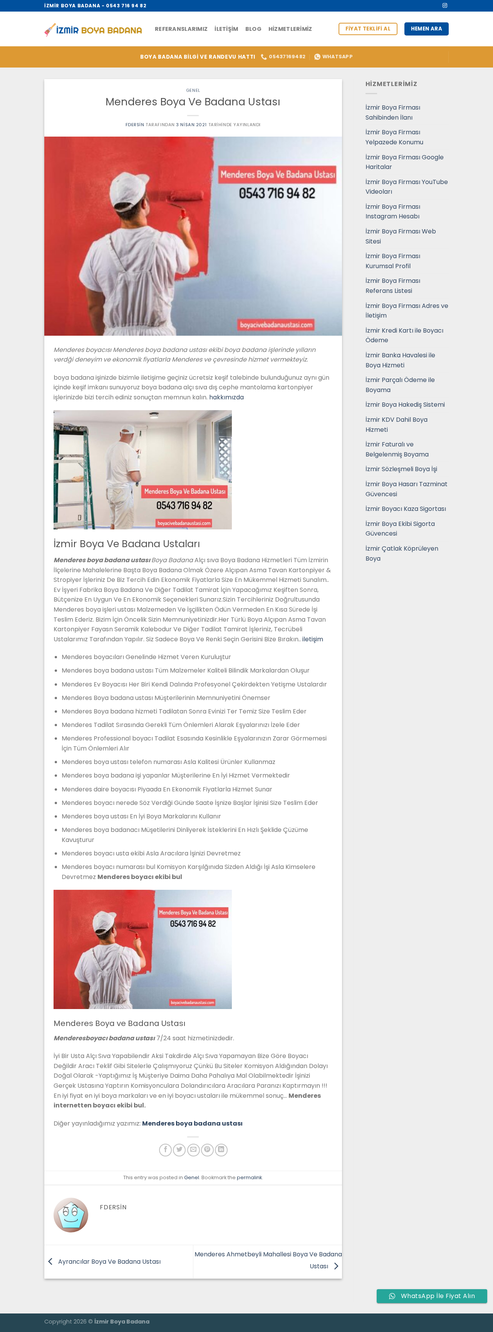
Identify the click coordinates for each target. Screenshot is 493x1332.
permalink (249, 1177)
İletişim (226, 29)
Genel (193, 90)
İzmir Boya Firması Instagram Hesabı (393, 211)
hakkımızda (226, 397)
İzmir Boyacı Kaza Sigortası (406, 508)
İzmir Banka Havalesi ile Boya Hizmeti (400, 360)
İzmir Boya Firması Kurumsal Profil (393, 261)
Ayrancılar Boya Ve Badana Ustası (109, 1261)
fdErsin (135, 125)
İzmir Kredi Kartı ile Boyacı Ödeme (404, 335)
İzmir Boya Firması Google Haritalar (405, 162)
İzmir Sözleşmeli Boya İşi (401, 469)
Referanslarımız (181, 29)
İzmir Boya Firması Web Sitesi (401, 236)
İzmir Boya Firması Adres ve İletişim (407, 310)
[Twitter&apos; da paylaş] (179, 1150)
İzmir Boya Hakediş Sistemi (405, 404)
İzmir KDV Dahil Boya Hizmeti (397, 424)
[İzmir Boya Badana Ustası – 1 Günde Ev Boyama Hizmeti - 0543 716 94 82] (93, 29)
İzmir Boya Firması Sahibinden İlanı (393, 112)
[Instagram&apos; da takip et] (445, 5)
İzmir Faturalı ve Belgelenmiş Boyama (397, 449)
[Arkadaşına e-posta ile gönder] (193, 1150)
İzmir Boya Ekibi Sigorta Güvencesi (400, 528)
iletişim (312, 639)
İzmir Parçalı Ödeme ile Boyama (400, 384)
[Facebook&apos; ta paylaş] (165, 1150)
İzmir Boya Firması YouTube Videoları (407, 186)
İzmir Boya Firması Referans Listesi (393, 285)
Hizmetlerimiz (290, 29)
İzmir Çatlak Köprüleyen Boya (402, 553)
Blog (253, 29)
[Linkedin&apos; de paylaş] (221, 1150)
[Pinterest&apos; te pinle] (207, 1150)
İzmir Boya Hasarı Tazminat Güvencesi (407, 489)
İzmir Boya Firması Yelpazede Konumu (394, 137)
